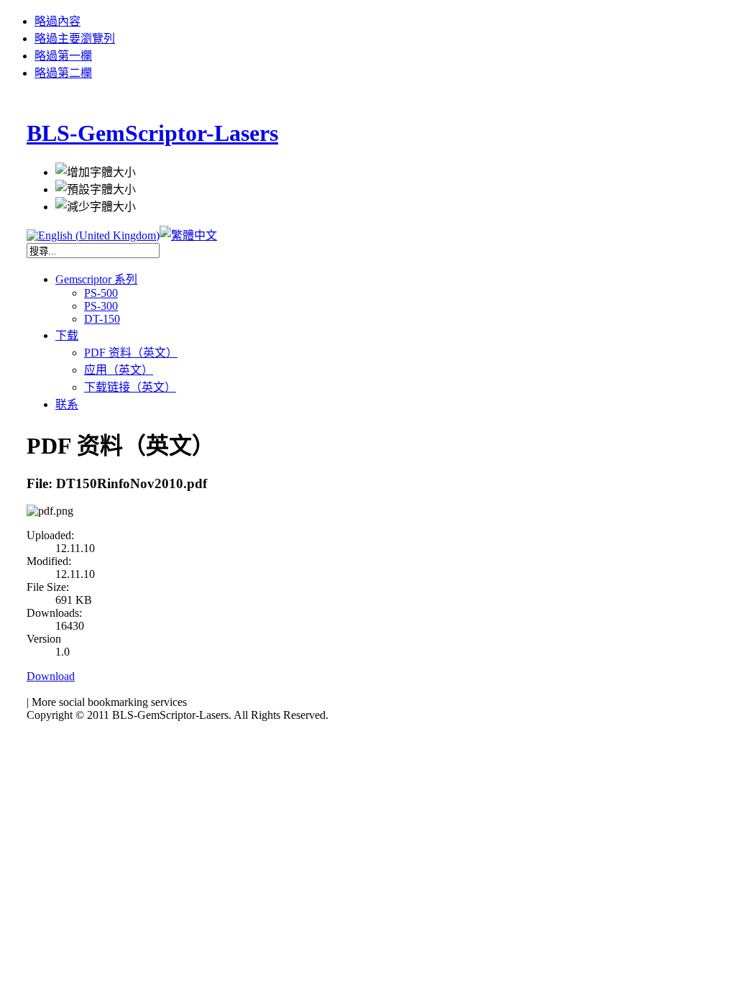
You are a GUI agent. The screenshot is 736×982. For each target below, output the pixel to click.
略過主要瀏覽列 (74, 38)
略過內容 (57, 21)
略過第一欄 (63, 56)
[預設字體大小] (95, 188)
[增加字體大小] (95, 171)
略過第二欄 (63, 73)
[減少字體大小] (95, 205)
